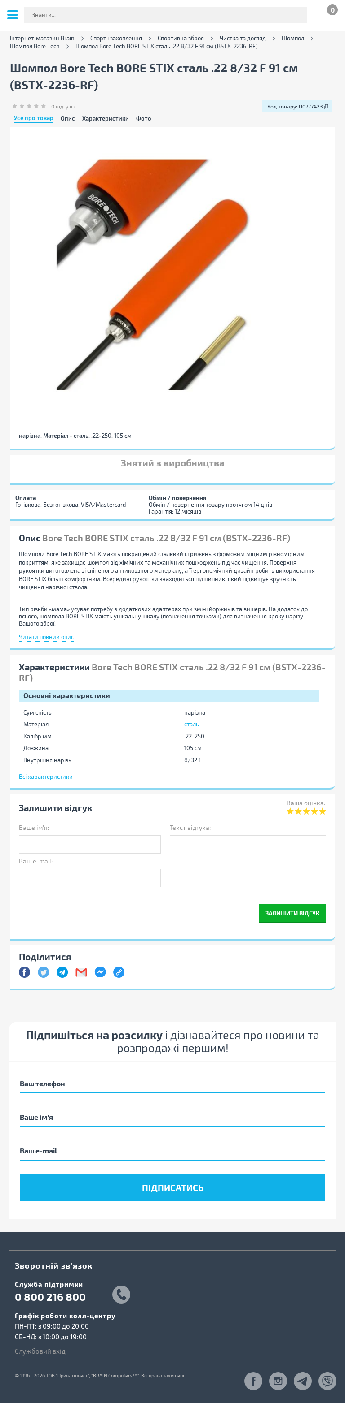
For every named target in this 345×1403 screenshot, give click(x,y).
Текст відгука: (190, 827)
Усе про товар (33, 118)
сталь (191, 724)
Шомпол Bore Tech (35, 46)
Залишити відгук (292, 913)
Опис (68, 118)
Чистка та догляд (243, 38)
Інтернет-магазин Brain (42, 38)
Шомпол (293, 38)
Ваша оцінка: (306, 803)
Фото (143, 118)
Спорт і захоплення (116, 38)
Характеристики (105, 118)
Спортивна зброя (181, 38)
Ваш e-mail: (36, 861)
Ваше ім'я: (34, 827)
